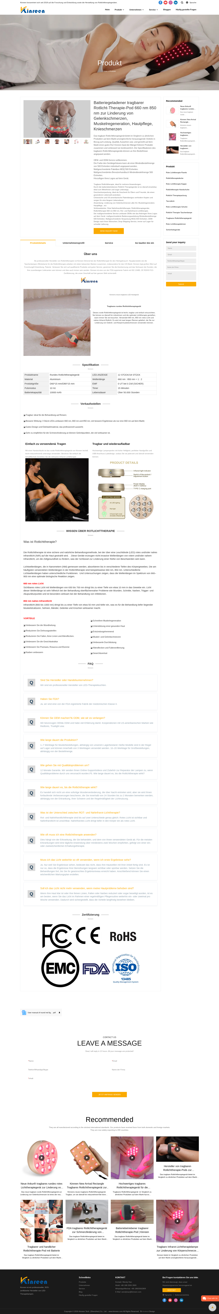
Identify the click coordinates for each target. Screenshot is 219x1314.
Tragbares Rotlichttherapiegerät (178, 218)
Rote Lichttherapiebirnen (176, 224)
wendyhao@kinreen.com (131, 1292)
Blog (80, 1292)
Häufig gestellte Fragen (186, 9)
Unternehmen (135, 10)
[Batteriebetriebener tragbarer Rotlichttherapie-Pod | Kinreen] (132, 1212)
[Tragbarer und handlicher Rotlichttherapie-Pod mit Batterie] (41, 1221)
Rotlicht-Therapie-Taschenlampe (179, 212)
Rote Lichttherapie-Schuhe (176, 207)
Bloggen (167, 9)
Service (152, 10)
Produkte (82, 1282)
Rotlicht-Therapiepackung (176, 195)
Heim (107, 9)
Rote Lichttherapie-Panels (176, 172)
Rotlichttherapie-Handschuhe (177, 190)
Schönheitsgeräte (173, 230)
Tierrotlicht (170, 201)
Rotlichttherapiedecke (174, 178)
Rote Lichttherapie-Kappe (176, 184)
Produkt (118, 10)
